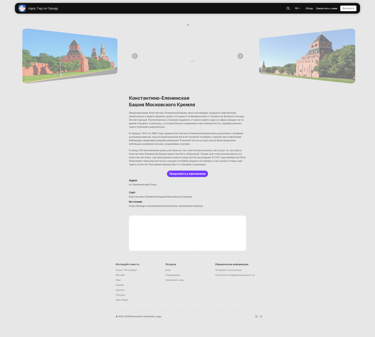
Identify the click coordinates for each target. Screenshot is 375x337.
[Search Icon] (288, 8)
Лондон (120, 294)
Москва (120, 275)
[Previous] (135, 56)
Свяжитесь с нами (326, 8)
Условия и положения (228, 270)
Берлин (120, 289)
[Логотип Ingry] (22, 8)
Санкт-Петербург (126, 270)
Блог (168, 270)
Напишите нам (175, 279)
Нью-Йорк (122, 299)
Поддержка (173, 275)
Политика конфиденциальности (235, 275)
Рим (118, 279)
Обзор (309, 8)
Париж (120, 284)
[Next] (240, 56)
